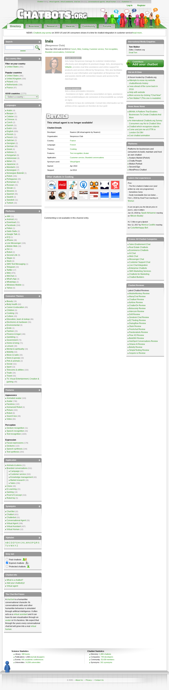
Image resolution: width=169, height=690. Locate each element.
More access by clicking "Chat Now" (145, 95)
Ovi (8, 249)
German (10, 146)
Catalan (10, 116)
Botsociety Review (137, 308)
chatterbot (125, 1)
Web (79, 49)
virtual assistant (21, 614)
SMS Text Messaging (16, 264)
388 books (26, 654)
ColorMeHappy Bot (139, 228)
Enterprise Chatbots (138, 268)
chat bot (77, 1)
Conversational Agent (16, 520)
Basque (10, 113)
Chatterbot (11, 517)
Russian (10, 185)
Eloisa (131, 201)
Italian (9, 161)
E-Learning (12, 489)
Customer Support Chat (139, 262)
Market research (17, 480)
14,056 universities (32, 662)
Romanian (11, 182)
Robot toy (11, 498)
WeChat (10, 276)
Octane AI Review (137, 344)
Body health (12, 304)
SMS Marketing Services (140, 271)
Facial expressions (15, 443)
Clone (9, 486)
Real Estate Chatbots (138, 247)
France (73, 141)
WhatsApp (11, 282)
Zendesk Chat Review (139, 317)
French (73, 49)
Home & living (13, 343)
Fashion (10, 331)
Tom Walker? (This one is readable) (145, 98)
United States (13, 67)
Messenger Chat (136, 259)
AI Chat (132, 253)
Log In (129, 5)
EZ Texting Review (137, 320)
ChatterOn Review (137, 305)
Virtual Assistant (14, 526)
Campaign (15, 471)
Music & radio (13, 355)
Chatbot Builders (136, 277)
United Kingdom (14, 79)
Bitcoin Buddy (137, 216)
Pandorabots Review (138, 332)
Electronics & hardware (17, 322)
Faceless (11, 404)
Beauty (10, 301)
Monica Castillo (148, 225)
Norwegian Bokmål (15, 173)
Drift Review (134, 314)
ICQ (8, 237)
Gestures (11, 446)
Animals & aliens (14, 465)
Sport (9, 367)
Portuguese (12, 179)
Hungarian (11, 155)
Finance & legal (14, 334)
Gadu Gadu (12, 231)
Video (9, 419)
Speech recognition (15, 431)
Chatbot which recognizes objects (144, 126)
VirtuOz (68, 67)
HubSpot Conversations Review (143, 341)
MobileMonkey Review (139, 293)
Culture (10, 316)
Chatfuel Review (136, 299)
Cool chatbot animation (139, 135)
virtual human (111, 1)
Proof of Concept (14, 495)
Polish (9, 176)
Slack (9, 261)
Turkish (10, 203)
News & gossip (13, 358)
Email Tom (133, 52)
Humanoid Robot (14, 407)
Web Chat (133, 256)
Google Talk (12, 234)
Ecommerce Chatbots (138, 250)
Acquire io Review (137, 353)
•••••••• (23, 50)
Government (12, 340)
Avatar (86, 153)
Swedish (10, 200)
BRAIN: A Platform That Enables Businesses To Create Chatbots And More (145, 114)
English (10, 131)
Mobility (10, 352)
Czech (9, 122)
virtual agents (54, 1)
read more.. (138, 33)
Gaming (10, 492)
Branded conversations (54, 52)
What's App (12, 279)
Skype (9, 258)
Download (11, 222)
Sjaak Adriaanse (148, 213)
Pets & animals (13, 361)
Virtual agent (12, 586)
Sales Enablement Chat (139, 244)
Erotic (9, 328)
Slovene (10, 191)
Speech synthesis (14, 449)
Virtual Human (13, 529)
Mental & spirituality (15, 349)
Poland (10, 81)
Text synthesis (13, 452)
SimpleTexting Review (139, 350)
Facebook (11, 225)
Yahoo (9, 288)
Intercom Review (136, 311)
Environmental (13, 325)
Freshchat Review (137, 329)
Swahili (10, 197)
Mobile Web (12, 246)
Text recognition (111, 49)
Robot (9, 252)
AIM (8, 216)
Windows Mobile (14, 285)
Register (141, 5)
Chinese (10, 119)
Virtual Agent (75, 162)
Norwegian (12, 170)
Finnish (10, 134)
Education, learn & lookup (18, 319)
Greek (9, 149)
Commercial (69, 52)
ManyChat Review (137, 296)
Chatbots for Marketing (139, 274)
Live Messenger (14, 243)
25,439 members (107, 660)
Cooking (85, 49)
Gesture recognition (15, 428)
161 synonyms (106, 662)
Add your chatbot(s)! (16, 583)
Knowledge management (21, 477)
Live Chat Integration (138, 265)
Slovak (10, 188)
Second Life (12, 255)
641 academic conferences (32, 660)
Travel (9, 376)
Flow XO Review (136, 335)
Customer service (96, 49)
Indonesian (12, 158)
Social (9, 364)
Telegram (11, 267)
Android (10, 219)
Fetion (9, 228)
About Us (79, 680)
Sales (12, 483)
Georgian (11, 143)
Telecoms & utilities (15, 370)
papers (42, 657)
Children (10, 310)
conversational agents (96, 1)
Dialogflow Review (137, 323)
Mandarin (11, 167)
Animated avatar (14, 398)
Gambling (11, 337)
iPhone (10, 240)
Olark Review (135, 326)
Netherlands (12, 84)
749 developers (107, 657)
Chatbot (40, 1)
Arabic (9, 110)
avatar (8, 620)
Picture (10, 410)
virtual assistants (66, 1)
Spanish (10, 194)
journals (34, 657)
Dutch (9, 128)
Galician (10, 140)
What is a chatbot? (15, 580)
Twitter (9, 270)
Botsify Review (135, 347)
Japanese (11, 164)
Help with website (137, 92)
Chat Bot (10, 511)
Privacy (89, 680)
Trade (9, 373)
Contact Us (99, 680)
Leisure (10, 346)
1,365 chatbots (105, 654)
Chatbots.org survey (42, 33)
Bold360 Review (136, 338)
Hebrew (10, 152)
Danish (10, 125)
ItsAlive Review (136, 302)
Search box (12, 416)
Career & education (15, 307)
